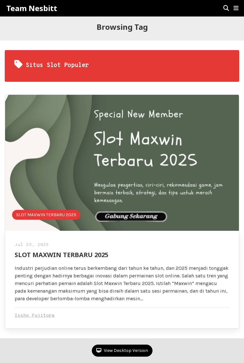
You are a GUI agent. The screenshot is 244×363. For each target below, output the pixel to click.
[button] (236, 8)
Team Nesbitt (31, 8)
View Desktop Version (125, 350)
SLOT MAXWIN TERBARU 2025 (46, 214)
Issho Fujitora (35, 315)
